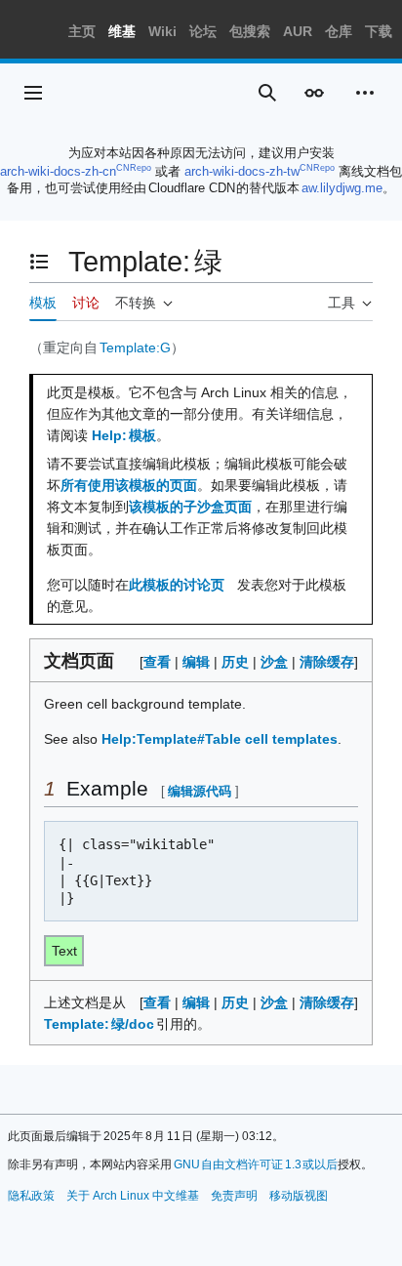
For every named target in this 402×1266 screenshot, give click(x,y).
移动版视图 (298, 1196)
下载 (378, 31)
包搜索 (249, 31)
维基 (122, 31)
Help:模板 (124, 435)
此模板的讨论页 (176, 584)
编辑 (196, 662)
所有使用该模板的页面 (128, 485)
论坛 (203, 31)
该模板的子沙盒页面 (190, 506)
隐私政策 (31, 1196)
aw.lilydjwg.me (342, 188)
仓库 (338, 31)
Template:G (135, 347)
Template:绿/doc (100, 1024)
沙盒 (274, 662)
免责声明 (234, 1196)
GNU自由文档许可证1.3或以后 (256, 1164)
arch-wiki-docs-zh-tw (242, 171)
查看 (157, 662)
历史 (235, 662)
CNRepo (133, 168)
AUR (297, 31)
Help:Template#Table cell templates (219, 739)
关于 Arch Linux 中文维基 (132, 1196)
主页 (82, 31)
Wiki (162, 31)
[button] (33, 92)
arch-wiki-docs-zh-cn (58, 171)
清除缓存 (327, 662)
